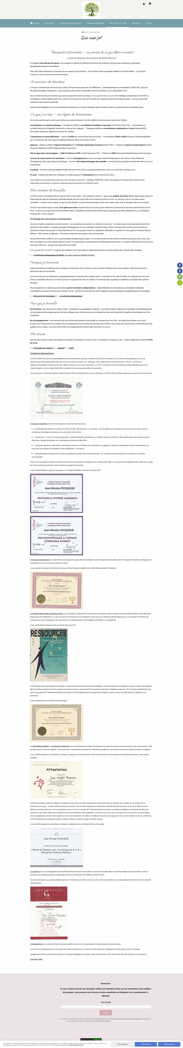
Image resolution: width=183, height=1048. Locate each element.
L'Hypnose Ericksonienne (39, 559)
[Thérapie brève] (179, 277)
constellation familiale (40, 746)
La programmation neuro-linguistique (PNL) (46, 613)
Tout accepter (169, 1044)
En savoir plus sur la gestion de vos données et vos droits (128, 1021)
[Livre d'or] (179, 282)
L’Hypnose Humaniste (38, 423)
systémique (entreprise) (60, 746)
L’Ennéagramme (36, 944)
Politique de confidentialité (75, 1045)
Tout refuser (145, 1044)
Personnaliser (123, 1044)
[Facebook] (179, 265)
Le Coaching (35, 871)
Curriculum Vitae (36, 959)
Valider (106, 1012)
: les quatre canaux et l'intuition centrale (63, 255)
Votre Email (106, 1002)
